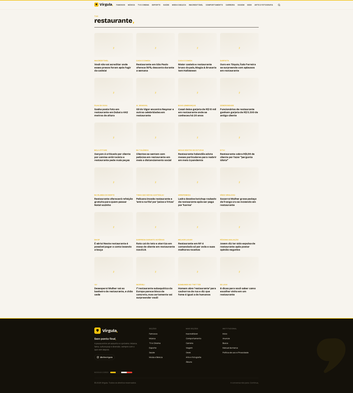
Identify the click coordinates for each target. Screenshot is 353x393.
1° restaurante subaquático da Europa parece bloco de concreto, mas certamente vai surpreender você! (154, 293)
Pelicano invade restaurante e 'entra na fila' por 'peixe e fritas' (155, 200)
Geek (249, 5)
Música (131, 5)
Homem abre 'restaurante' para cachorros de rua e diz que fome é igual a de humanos (197, 291)
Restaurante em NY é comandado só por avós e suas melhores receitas (196, 246)
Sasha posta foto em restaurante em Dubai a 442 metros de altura (111, 112)
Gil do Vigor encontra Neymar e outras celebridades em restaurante (155, 112)
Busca (225, 343)
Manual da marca (230, 347)
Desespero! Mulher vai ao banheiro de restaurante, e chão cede (113, 291)
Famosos (120, 5)
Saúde (166, 5)
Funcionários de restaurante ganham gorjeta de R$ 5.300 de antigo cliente (239, 112)
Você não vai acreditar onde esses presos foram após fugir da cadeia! (112, 67)
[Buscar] (279, 5)
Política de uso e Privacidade (236, 352)
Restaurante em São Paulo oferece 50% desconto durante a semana (155, 67)
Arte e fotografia (264, 5)
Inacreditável (196, 5)
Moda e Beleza (179, 5)
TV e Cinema (143, 5)
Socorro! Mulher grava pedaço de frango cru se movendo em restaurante (238, 202)
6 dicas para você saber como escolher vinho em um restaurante (238, 291)
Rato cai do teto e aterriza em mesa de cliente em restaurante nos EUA (155, 246)
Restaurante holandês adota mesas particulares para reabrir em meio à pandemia (197, 157)
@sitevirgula (106, 357)
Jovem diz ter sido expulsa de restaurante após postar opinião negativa (237, 246)
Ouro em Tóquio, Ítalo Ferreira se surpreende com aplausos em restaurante (238, 67)
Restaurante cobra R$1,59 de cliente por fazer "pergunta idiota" (237, 157)
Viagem (241, 5)
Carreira (230, 5)
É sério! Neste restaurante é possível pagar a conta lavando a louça (113, 246)
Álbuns (189, 362)
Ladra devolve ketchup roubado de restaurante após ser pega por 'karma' (197, 202)
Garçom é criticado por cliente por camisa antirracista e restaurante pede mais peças (112, 157)
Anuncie (226, 338)
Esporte (156, 5)
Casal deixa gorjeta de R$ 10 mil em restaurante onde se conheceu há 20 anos (197, 112)
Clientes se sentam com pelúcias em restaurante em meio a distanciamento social (153, 157)
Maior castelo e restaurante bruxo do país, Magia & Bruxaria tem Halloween (197, 67)
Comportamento (214, 5)
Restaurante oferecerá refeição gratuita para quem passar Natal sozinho (113, 202)
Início (225, 333)
